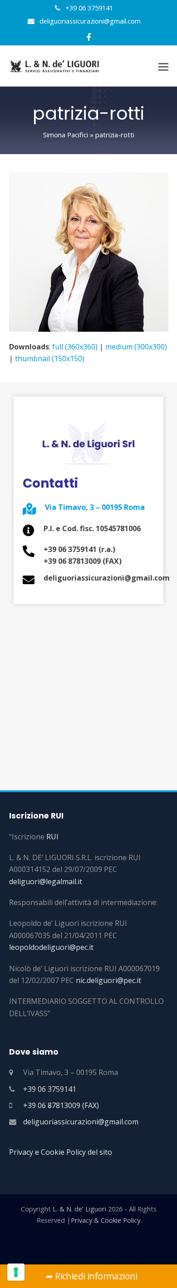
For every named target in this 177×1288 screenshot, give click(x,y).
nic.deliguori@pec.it (108, 980)
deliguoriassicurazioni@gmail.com (80, 1122)
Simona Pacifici (65, 134)
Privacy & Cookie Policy (105, 1220)
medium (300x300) (136, 347)
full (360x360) (75, 347)
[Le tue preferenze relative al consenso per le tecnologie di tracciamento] (16, 1272)
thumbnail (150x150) (49, 358)
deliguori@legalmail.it (45, 881)
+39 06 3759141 (49, 1089)
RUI (52, 837)
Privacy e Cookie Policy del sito (60, 1152)
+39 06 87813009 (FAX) (61, 1105)
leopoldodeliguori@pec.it (51, 947)
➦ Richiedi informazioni (88, 1276)
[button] (163, 66)
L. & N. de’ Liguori (79, 1208)
